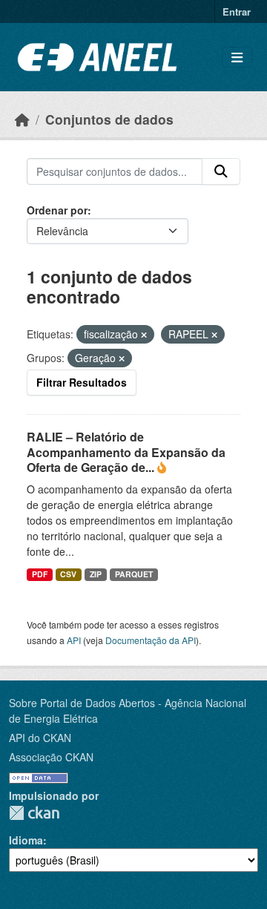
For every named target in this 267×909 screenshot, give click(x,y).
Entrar (236, 11)
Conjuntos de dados (109, 119)
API (74, 640)
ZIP (96, 574)
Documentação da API (150, 640)
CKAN (34, 813)
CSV (68, 574)
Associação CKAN (51, 756)
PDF (39, 574)
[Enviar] (221, 171)
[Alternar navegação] (237, 57)
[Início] (22, 119)
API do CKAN (40, 737)
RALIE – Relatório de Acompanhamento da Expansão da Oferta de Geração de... (126, 452)
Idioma (26, 840)
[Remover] (144, 335)
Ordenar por (57, 210)
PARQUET (134, 574)
